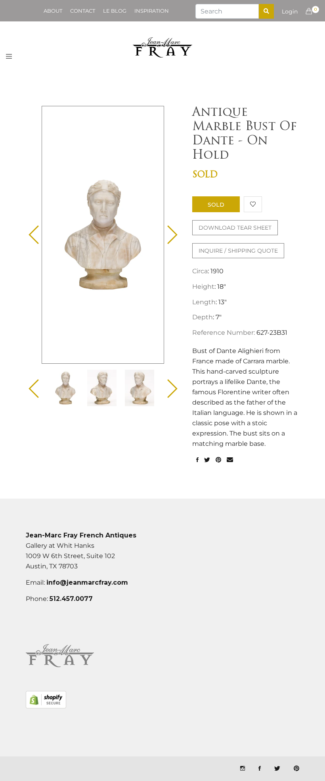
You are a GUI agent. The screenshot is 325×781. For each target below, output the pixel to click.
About (53, 11)
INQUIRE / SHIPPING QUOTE (238, 250)
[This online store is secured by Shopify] (46, 699)
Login (290, 11)
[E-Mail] (230, 460)
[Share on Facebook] (197, 460)
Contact (82, 11)
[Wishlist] (253, 204)
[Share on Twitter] (207, 460)
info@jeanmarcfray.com (87, 582)
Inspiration (151, 11)
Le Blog (114, 11)
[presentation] (65, 388)
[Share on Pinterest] (218, 460)
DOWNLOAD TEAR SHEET (235, 227)
